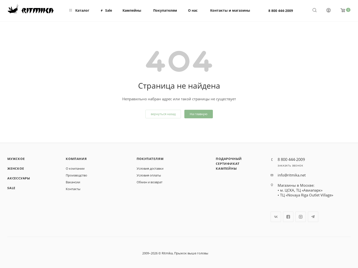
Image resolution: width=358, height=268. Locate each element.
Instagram (300, 217)
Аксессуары (18, 178)
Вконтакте (276, 217)
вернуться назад (163, 114)
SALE (11, 188)
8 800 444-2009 (280, 10)
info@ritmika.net (292, 175)
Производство (76, 175)
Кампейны (226, 168)
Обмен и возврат (149, 182)
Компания (76, 159)
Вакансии (73, 182)
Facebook (288, 217)
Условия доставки (150, 168)
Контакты (73, 189)
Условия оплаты (149, 175)
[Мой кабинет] (328, 11)
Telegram (313, 217)
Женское (15, 168)
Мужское (16, 159)
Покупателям (150, 159)
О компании (75, 168)
